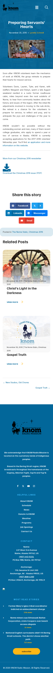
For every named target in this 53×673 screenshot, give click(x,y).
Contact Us (26, 531)
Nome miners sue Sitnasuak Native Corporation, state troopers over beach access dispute (28, 620)
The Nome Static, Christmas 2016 (27, 232)
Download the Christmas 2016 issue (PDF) (22, 173)
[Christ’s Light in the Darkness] (26, 268)
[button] (18, 486)
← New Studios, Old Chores (16, 383)
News (26, 509)
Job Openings (26, 527)
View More (13, 301)
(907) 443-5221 (26, 556)
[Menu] (36, 7)
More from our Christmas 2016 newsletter (22, 158)
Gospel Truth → (42, 388)
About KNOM (26, 501)
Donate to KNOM (26, 514)
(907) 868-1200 (26, 576)
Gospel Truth (16, 354)
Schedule (26, 505)
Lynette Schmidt (37, 33)
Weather (26, 518)
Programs (26, 522)
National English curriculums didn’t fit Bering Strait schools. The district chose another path (28, 636)
